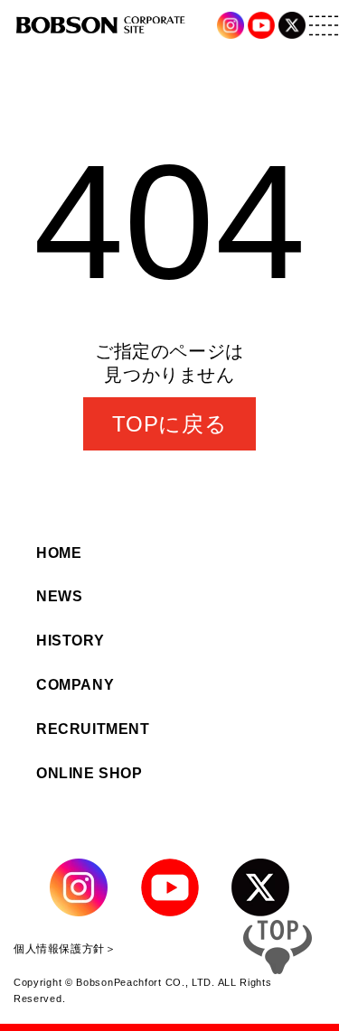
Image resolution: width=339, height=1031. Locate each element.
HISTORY (70, 640)
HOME (58, 553)
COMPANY (75, 684)
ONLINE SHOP (89, 773)
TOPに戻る (170, 424)
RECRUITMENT (93, 729)
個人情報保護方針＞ (65, 948)
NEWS (59, 596)
